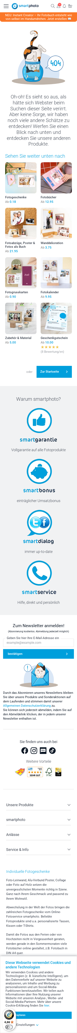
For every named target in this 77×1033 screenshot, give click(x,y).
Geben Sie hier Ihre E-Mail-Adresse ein (33, 638)
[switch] (9, 1027)
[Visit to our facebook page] (24, 750)
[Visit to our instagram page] (34, 750)
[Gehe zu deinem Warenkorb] (70, 6)
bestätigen (15, 654)
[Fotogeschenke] (21, 178)
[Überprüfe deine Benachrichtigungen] (64, 6)
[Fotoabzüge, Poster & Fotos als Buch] (21, 223)
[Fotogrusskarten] (21, 273)
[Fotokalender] (56, 273)
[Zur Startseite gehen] (25, 6)
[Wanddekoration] (56, 223)
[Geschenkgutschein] (56, 318)
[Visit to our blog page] (43, 750)
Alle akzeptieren (16, 1015)
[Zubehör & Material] (21, 318)
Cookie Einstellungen (20, 1025)
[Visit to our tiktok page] (52, 750)
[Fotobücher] (56, 178)
